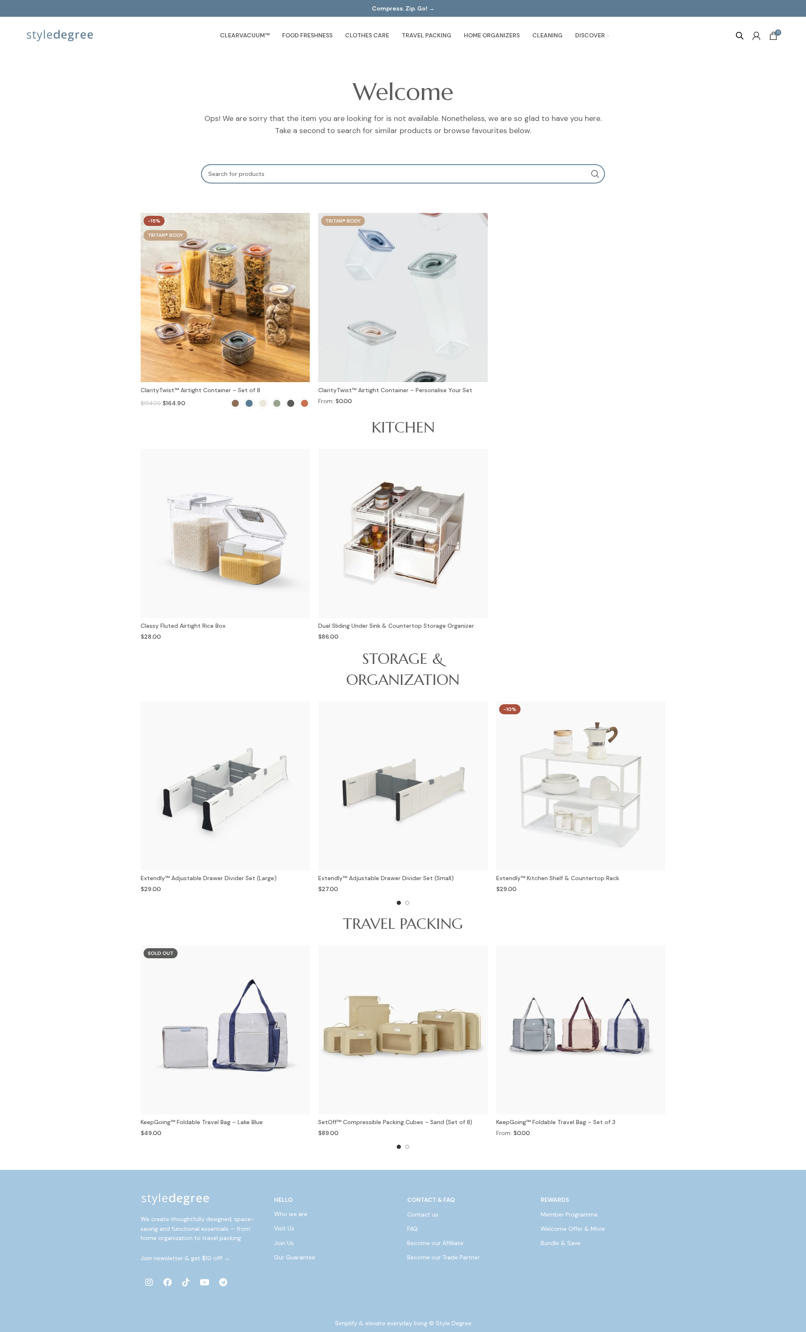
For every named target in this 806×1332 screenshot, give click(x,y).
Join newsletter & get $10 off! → (185, 1258)
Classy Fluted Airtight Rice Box (183, 625)
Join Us (284, 1243)
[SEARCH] (595, 174)
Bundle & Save (561, 1243)
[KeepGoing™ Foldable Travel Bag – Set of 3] (580, 1029)
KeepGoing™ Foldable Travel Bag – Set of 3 (555, 1122)
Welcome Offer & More (573, 1228)
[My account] (756, 35)
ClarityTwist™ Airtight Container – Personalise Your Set (395, 390)
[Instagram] (149, 1282)
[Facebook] (167, 1282)
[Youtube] (204, 1282)
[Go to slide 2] (407, 903)
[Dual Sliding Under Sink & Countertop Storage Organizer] (402, 533)
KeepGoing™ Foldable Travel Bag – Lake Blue (202, 1122)
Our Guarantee (294, 1257)
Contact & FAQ (431, 1200)
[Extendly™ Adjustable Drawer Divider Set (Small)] (402, 786)
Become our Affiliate (435, 1243)
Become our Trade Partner (443, 1257)
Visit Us (284, 1228)
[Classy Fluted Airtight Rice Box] (225, 533)
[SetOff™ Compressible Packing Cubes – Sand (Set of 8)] (402, 1029)
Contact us (422, 1214)
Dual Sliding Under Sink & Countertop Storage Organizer (396, 625)
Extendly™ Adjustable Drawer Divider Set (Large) (209, 878)
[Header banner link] (403, 8)
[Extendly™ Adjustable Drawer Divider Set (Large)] (225, 786)
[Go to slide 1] (399, 903)
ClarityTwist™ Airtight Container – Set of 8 (200, 390)
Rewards (555, 1200)
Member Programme (569, 1214)
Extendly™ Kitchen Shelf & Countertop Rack (557, 878)
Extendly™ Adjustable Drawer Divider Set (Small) (386, 878)
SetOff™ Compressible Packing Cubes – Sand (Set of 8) (395, 1122)
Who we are (290, 1214)
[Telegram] (223, 1282)
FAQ (412, 1228)
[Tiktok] (186, 1282)
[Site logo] (60, 35)
